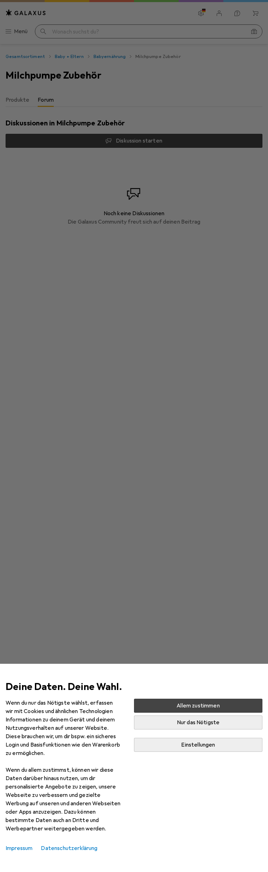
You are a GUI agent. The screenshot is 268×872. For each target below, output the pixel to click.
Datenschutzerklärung (69, 848)
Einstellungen (198, 744)
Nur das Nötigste (198, 722)
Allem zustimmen (198, 705)
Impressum (19, 848)
